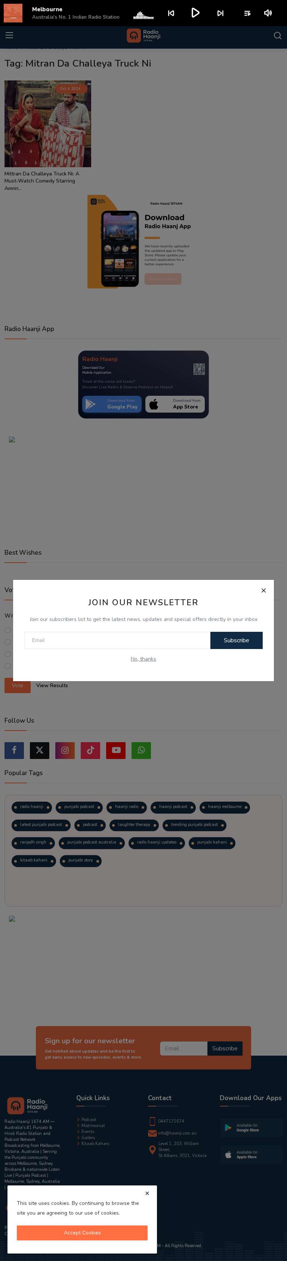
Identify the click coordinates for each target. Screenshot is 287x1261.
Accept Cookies (82, 1232)
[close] (147, 1193)
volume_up (268, 13)
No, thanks (143, 658)
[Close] (263, 590)
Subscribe (236, 640)
